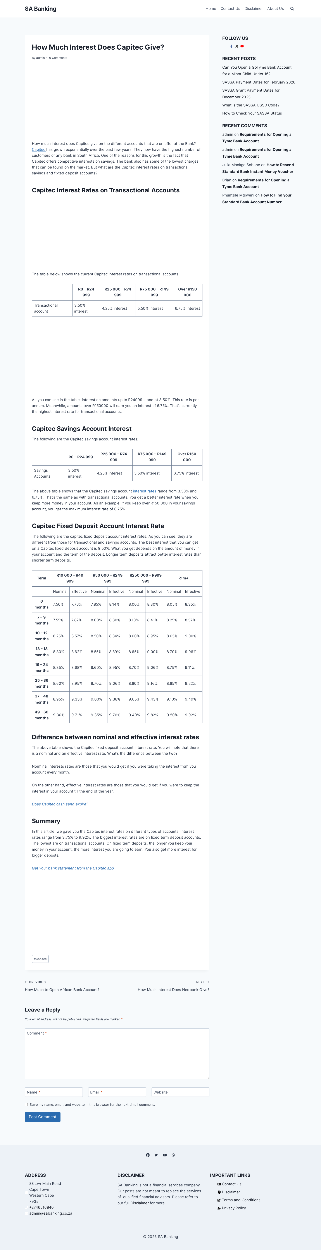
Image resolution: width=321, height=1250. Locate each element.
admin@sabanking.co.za (50, 1213)
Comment (37, 1033)
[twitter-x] (237, 46)
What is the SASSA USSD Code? (251, 105)
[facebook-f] (232, 46)
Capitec (39, 149)
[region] (117, 102)
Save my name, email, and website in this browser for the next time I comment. (92, 1104)
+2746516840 (41, 1207)
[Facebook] (147, 1155)
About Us (275, 8)
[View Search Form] (292, 9)
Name (33, 1092)
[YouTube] (165, 1155)
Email (96, 1092)
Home (211, 8)
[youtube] (242, 46)
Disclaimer (254, 8)
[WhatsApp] (173, 1155)
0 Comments (58, 57)
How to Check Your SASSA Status (252, 113)
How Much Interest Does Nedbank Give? (173, 986)
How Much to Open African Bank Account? (62, 986)
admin (40, 57)
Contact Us (230, 8)
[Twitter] (156, 1155)
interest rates (144, 491)
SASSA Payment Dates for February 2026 (258, 82)
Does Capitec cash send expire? (60, 804)
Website (161, 1092)
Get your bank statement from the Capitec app (73, 868)
